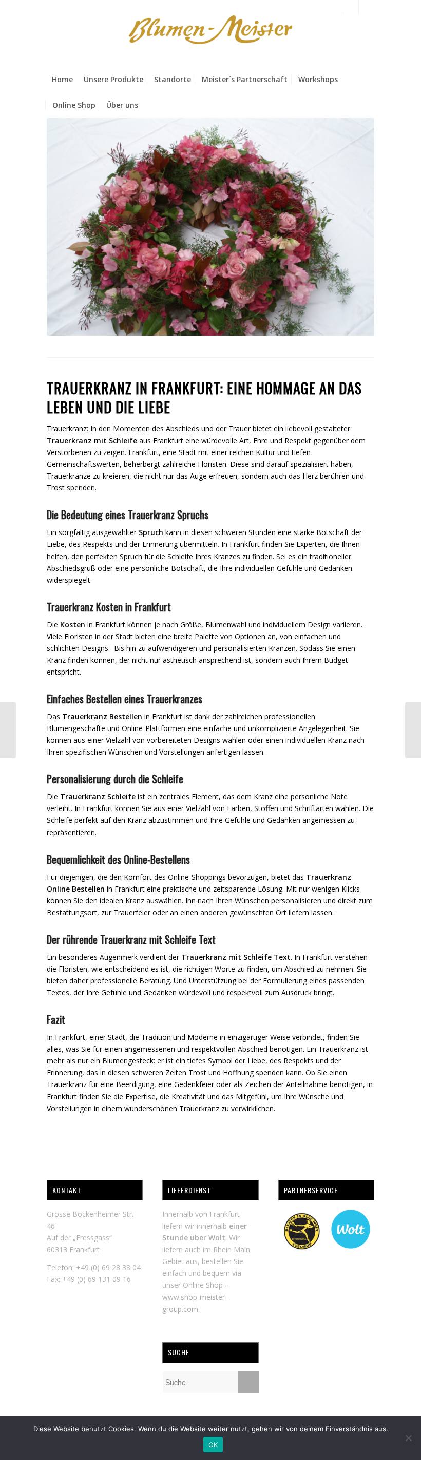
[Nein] (408, 1438)
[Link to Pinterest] (366, 7)
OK (213, 1445)
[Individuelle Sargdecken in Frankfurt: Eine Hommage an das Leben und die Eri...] (413, 730)
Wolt (216, 1237)
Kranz (263, 796)
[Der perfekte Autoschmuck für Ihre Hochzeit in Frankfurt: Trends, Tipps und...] (8, 730)
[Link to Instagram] (350, 7)
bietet (262, 428)
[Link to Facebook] (335, 7)
